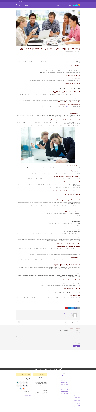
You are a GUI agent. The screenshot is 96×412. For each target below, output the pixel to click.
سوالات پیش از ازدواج (27, 395)
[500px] (23, 385)
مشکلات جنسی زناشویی (76, 402)
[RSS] (17, 385)
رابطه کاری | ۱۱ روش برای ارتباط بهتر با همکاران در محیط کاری (69, 301)
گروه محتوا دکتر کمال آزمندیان (69, 51)
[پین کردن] (66, 308)
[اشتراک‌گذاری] (75, 308)
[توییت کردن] (72, 308)
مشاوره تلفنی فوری (77, 400)
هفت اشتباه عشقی (28, 397)
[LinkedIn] (17, 1)
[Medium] (20, 385)
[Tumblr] (26, 385)
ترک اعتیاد (78, 403)
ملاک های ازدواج (28, 393)
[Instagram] (21, 1)
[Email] (26, 382)
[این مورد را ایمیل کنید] (78, 308)
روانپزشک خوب (77, 405)
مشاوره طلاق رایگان (77, 397)
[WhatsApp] (19, 1)
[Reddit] (23, 388)
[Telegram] (20, 388)
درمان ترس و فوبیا (77, 406)
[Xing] (17, 382)
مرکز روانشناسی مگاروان (76, 395)
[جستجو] (17, 5)
